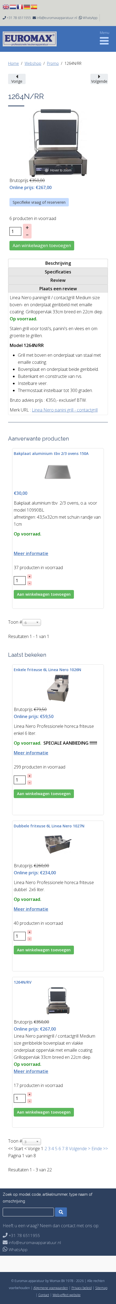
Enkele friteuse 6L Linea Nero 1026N (47, 669)
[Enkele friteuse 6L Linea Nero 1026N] (58, 688)
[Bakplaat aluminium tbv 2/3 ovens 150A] (58, 471)
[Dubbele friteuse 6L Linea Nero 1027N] (58, 844)
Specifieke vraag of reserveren (39, 202)
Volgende (78, 1149)
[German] (27, 6)
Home (13, 63)
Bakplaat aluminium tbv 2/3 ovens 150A (51, 453)
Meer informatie (31, 553)
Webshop (33, 63)
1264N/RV (23, 982)
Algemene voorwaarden (50, 1288)
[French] (20, 6)
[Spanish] (34, 6)
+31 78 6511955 (19, 17)
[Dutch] (13, 6)
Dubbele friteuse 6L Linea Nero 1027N (49, 825)
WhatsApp (90, 17)
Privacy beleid (81, 1288)
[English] (6, 6)
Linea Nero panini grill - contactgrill (65, 410)
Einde (96, 1149)
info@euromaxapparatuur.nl (57, 17)
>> (105, 1149)
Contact (43, 1295)
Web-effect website (67, 1295)
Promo (53, 63)
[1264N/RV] (58, 1000)
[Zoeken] (61, 1212)
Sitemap (101, 1288)
